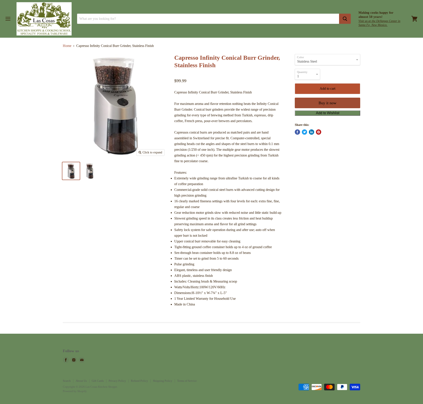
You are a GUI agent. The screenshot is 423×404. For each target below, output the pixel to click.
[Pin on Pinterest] (318, 132)
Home (67, 46)
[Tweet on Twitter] (304, 132)
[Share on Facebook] (297, 132)
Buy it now (327, 103)
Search (67, 380)
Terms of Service (187, 380)
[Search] (345, 19)
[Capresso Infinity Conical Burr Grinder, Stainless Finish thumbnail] (71, 171)
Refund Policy (139, 380)
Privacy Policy (117, 380)
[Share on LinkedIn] (311, 132)
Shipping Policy (162, 380)
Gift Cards (98, 380)
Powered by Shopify (75, 391)
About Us (81, 380)
